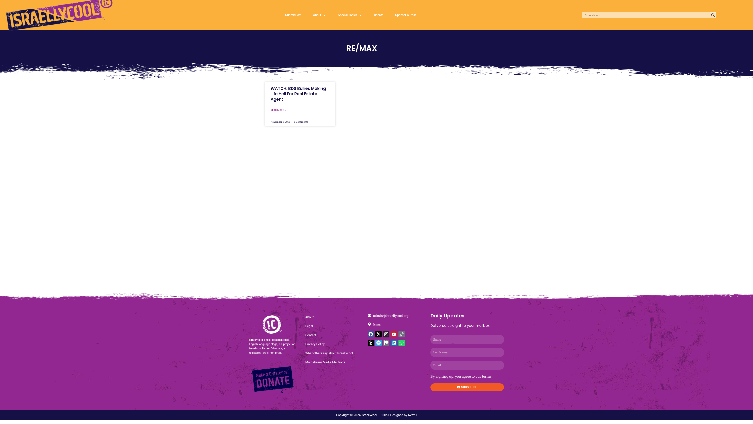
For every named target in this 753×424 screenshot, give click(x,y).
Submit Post (293, 15)
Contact (310, 335)
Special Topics (347, 15)
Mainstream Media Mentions (325, 362)
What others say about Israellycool (329, 353)
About (317, 15)
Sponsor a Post (405, 15)
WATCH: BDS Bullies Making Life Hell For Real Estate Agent (298, 94)
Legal (309, 326)
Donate (378, 15)
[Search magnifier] (713, 15)
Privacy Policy (315, 344)
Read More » (278, 110)
